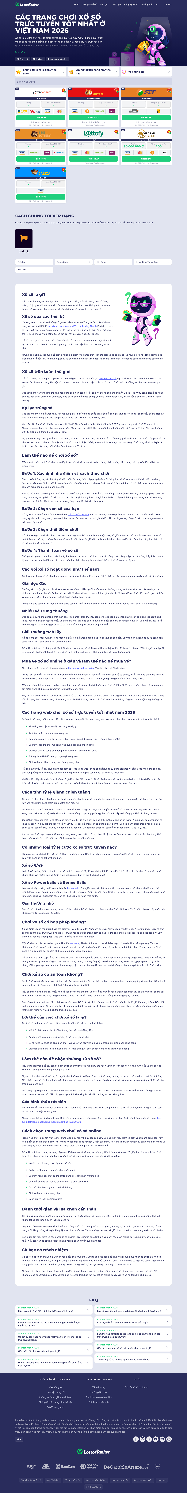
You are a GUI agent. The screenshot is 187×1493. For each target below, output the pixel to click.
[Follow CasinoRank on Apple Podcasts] (169, 1439)
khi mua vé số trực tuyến (81, 668)
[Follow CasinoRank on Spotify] (162, 1439)
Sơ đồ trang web (55, 1407)
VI (18, 1439)
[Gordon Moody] (89, 1466)
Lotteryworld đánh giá (146, 122)
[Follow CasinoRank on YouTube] (155, 1439)
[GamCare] (65, 1466)
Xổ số (76, 4)
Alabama (74, 943)
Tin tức (168, 4)
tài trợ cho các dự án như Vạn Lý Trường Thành (72, 326)
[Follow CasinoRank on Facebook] (136, 1439)
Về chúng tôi (55, 1387)
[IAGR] (31, 1466)
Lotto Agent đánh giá (41, 122)
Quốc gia (116, 4)
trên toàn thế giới (107, 378)
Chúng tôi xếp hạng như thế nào (56, 1402)
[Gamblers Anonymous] (45, 1466)
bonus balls (73, 888)
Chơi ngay (41, 118)
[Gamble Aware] (126, 1466)
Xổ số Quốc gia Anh (78, 514)
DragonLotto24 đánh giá (93, 122)
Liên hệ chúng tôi (56, 1392)
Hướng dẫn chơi (149, 4)
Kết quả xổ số (89, 4)
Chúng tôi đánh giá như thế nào (55, 1397)
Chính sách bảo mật (99, 1402)
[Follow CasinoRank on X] (149, 1439)
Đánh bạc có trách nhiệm (99, 1397)
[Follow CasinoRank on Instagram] (142, 1439)
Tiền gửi (104, 4)
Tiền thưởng (98, 1387)
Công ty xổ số (131, 4)
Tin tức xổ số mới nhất (136, 1387)
